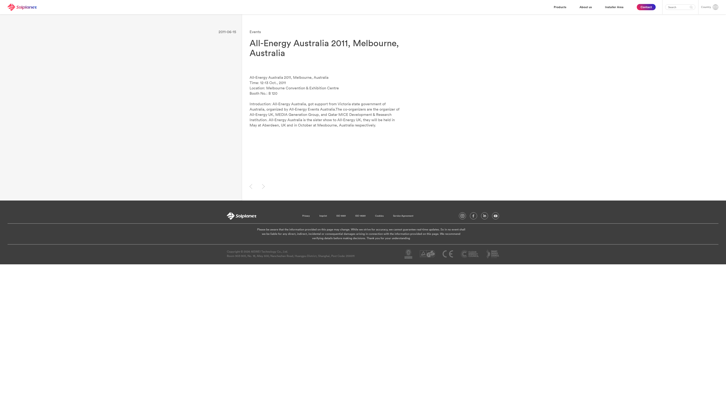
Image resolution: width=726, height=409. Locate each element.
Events (255, 31)
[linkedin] (484, 216)
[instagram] (462, 216)
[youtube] (495, 216)
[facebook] (473, 216)
